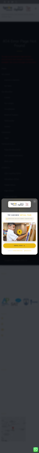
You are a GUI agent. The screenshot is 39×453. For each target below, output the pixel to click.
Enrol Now (18, 245)
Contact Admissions (18, 250)
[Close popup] (34, 201)
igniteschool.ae (27, 250)
